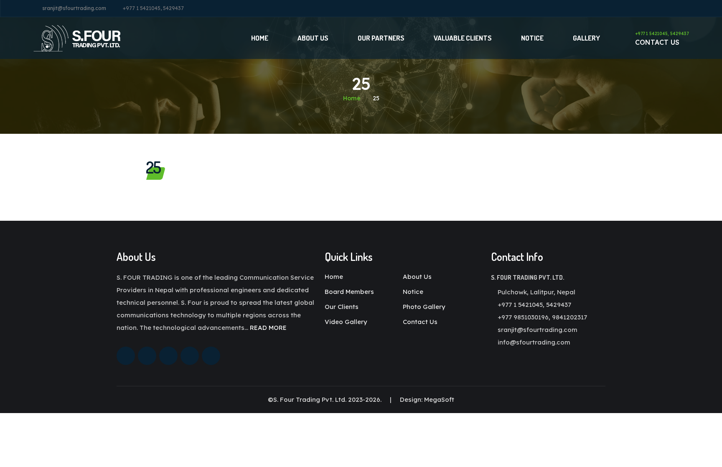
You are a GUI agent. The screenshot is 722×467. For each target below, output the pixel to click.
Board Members (349, 292)
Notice (532, 37)
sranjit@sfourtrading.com (74, 8)
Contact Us (420, 322)
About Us (312, 37)
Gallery (586, 37)
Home (259, 37)
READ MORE (268, 328)
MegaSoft (439, 399)
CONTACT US (662, 38)
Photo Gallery (424, 307)
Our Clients (341, 307)
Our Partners (381, 37)
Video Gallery (346, 322)
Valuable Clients (463, 37)
